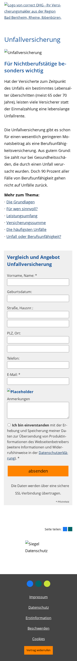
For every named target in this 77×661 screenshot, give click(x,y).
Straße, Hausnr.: (20, 308)
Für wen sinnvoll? (22, 208)
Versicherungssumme (26, 222)
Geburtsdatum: (19, 291)
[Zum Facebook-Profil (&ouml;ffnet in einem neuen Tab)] (30, 584)
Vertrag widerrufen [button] (38, 650)
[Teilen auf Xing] (70, 529)
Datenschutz (38, 607)
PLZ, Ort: (14, 333)
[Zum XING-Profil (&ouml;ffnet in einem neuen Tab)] (38, 584)
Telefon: (13, 358)
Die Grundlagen (20, 201)
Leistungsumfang (21, 215)
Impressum (38, 597)
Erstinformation (38, 618)
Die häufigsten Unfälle (26, 229)
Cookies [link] (38, 638)
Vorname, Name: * (22, 275)
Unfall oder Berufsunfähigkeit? (33, 236)
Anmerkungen (18, 399)
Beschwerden (38, 628)
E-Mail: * (13, 374)
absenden (38, 471)
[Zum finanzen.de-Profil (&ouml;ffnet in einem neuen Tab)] (47, 584)
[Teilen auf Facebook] (65, 529)
